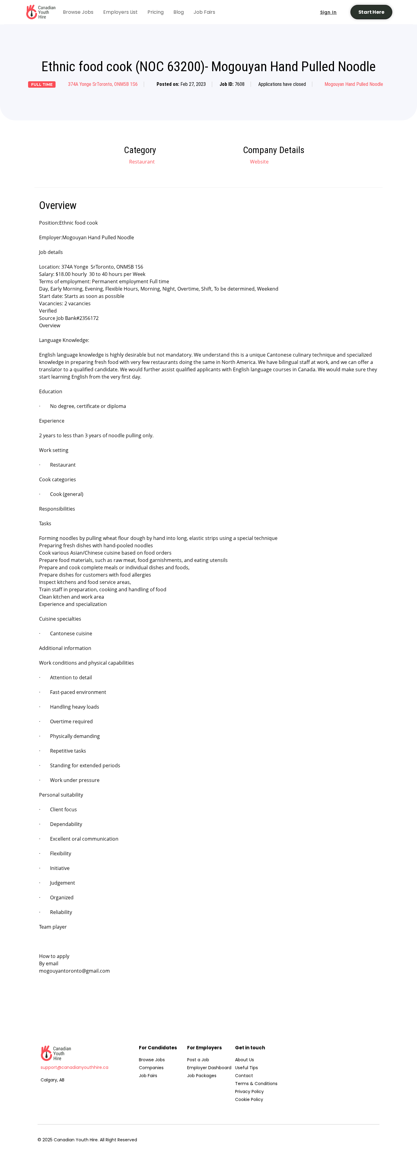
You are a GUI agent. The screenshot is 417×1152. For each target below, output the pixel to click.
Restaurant (142, 161)
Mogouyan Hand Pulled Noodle (354, 84)
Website (259, 161)
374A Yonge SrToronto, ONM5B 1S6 (103, 84)
